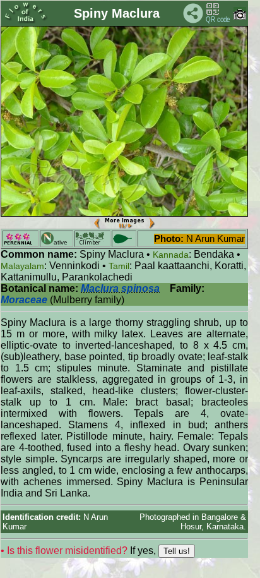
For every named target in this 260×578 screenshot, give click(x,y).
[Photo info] (239, 16)
